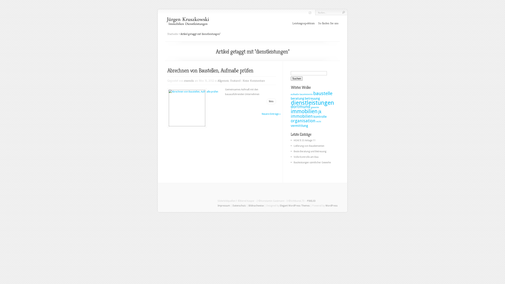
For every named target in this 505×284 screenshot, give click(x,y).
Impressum (224, 205)
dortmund (300, 106)
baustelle (322, 93)
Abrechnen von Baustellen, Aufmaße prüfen (210, 70)
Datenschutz (239, 205)
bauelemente (306, 94)
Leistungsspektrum (303, 23)
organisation (303, 121)
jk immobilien (306, 114)
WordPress (331, 205)
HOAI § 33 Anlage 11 (305, 140)
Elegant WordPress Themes (295, 205)
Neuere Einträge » (271, 114)
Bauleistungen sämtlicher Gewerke (312, 162)
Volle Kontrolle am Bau (306, 157)
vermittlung (299, 126)
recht (318, 121)
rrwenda (189, 80)
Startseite (172, 34)
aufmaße (295, 94)
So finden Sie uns (328, 23)
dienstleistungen (312, 102)
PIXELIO (311, 201)
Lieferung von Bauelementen (309, 146)
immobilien (304, 111)
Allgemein (223, 80)
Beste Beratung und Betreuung (310, 151)
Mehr (271, 101)
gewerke (315, 107)
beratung (297, 98)
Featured (235, 80)
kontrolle (320, 117)
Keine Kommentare (254, 80)
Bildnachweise (256, 205)
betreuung (312, 98)
